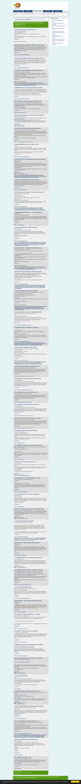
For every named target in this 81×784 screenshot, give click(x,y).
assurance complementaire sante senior (28, 82)
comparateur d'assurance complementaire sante (30, 242)
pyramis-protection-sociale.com (22, 655)
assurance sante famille (35, 84)
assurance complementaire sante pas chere (29, 175)
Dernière (29, 772)
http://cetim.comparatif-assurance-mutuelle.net (25, 389)
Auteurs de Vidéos (31, 13)
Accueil (16, 13)
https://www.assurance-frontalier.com (23, 98)
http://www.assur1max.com (21, 112)
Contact (54, 13)
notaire (28, 11)
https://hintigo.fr (19, 754)
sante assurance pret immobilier (58, 39)
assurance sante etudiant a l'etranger (27, 538)
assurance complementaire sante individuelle (28, 209)
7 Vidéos (20, 26)
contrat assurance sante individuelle (38, 209)
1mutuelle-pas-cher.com (21, 442)
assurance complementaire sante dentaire (27, 85)
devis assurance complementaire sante (33, 343)
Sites (25, 13)
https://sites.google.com (21, 125)
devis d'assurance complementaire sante (29, 342)
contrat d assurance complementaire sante (28, 176)
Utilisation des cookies (42, 776)
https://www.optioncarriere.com (22, 206)
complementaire (38, 11)
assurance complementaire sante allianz (26, 362)
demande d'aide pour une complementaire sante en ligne (32, 734)
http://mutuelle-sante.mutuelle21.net (23, 54)
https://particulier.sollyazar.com (22, 265)
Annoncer (49, 13)
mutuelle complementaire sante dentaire (58, 33)
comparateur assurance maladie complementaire (28, 244)
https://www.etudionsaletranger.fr (22, 536)
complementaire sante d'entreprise (27, 361)
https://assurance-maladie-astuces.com (23, 598)
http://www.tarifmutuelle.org (21, 555)
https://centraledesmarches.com (22, 283)
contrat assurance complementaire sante (23, 287)
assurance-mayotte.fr (20, 224)
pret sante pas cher (56, 35)
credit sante (18, 11)
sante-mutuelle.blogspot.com (22, 567)
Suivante (25, 772)
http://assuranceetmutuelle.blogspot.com (24, 475)
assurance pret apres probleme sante (58, 41)
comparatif (57, 11)
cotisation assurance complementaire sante (24, 308)
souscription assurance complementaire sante (28, 83)
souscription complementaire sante (57, 21)
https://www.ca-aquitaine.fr (21, 673)
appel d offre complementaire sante (30, 208)
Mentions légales (20, 776)
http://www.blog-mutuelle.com (22, 718)
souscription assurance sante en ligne (58, 29)
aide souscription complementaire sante (58, 26)
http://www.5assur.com (20, 506)
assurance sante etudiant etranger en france (27, 540)
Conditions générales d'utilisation (30, 776)
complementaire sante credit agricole (57, 37)
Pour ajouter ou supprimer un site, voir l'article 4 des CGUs (25, 777)
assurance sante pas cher (20, 177)
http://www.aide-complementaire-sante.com (24, 584)
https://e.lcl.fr (19, 688)
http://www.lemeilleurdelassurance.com (23, 341)
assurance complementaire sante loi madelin (27, 266)
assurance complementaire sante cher (38, 176)
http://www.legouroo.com (21, 703)
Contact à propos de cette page (53, 776)
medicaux (48, 11)
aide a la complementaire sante (37, 737)
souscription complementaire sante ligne (57, 24)
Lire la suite (16, 39)
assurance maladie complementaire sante (25, 268)
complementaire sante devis (36, 344)
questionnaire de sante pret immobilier (57, 44)
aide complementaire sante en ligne (36, 735)
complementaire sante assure (58, 31)
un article (43, 13)
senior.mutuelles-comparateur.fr (22, 491)
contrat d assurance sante (32, 177)
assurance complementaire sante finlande (27, 539)
